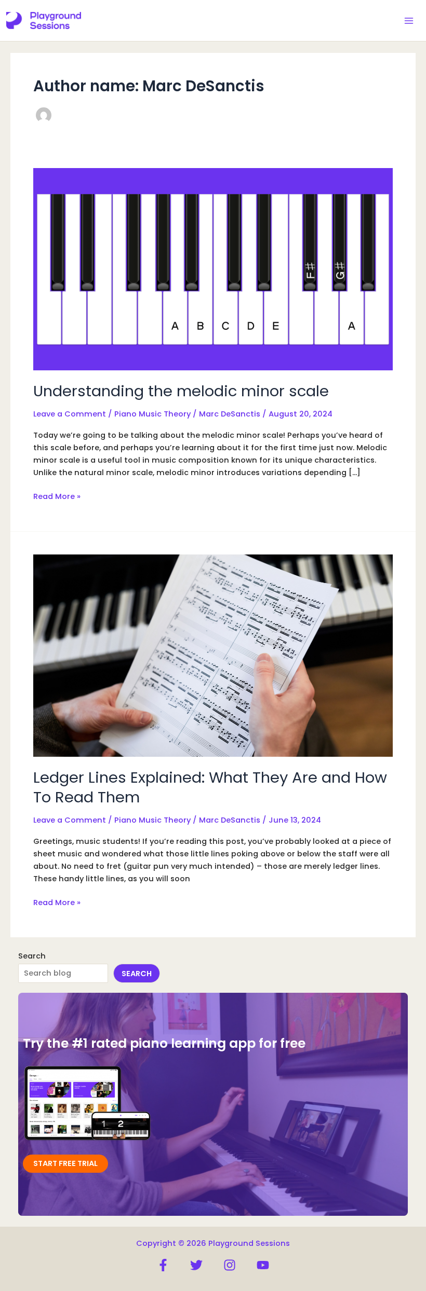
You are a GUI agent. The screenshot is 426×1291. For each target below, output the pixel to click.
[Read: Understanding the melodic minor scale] (213, 268)
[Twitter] (196, 1265)
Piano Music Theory (152, 414)
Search (32, 956)
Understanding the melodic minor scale (181, 390)
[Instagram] (229, 1265)
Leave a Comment (69, 414)
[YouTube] (262, 1265)
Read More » (57, 497)
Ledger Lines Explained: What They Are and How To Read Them (210, 787)
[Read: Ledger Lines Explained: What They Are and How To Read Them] (213, 655)
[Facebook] (163, 1265)
